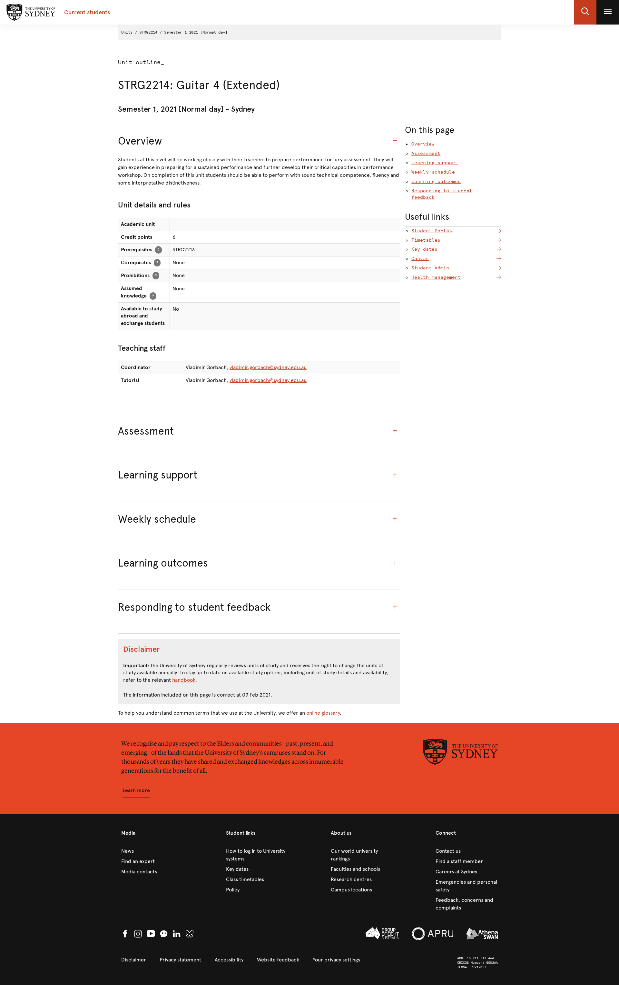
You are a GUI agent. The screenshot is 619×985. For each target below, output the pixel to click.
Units (127, 32)
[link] (152, 851)
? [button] (158, 249)
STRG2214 (148, 32)
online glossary (323, 713)
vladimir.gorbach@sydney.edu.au (268, 367)
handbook (183, 680)
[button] (585, 12)
